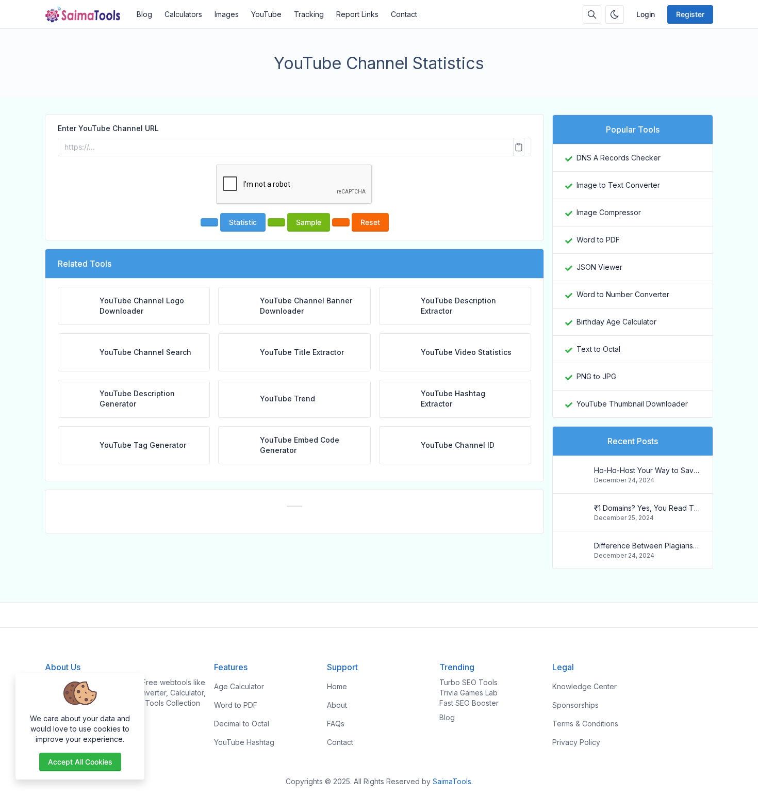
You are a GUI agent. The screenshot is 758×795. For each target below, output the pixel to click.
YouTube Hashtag (244, 742)
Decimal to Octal (241, 723)
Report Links (357, 14)
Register (690, 14)
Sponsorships (575, 705)
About (337, 705)
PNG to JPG (596, 376)
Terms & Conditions (585, 723)
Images (227, 14)
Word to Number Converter (622, 294)
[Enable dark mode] (614, 14)
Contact (404, 14)
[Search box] (592, 14)
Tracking (309, 14)
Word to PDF (598, 239)
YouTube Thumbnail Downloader (632, 403)
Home (337, 686)
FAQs (335, 723)
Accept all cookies (80, 761)
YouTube (266, 14)
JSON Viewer (599, 267)
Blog (144, 14)
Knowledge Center (584, 686)
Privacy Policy (576, 742)
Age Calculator (239, 686)
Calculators (183, 14)
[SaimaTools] (87, 14)
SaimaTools (452, 781)
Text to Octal (598, 349)
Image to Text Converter (618, 185)
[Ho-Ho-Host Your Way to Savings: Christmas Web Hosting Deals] (575, 479)
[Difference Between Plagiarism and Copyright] (575, 554)
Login (645, 14)
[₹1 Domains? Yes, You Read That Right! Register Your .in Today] (575, 517)
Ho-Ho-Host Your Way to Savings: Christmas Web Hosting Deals (647, 470)
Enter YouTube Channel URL (108, 128)
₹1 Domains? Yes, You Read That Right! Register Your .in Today (647, 508)
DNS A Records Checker (618, 157)
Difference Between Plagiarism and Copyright (647, 545)
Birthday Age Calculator (616, 321)
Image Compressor (608, 212)
